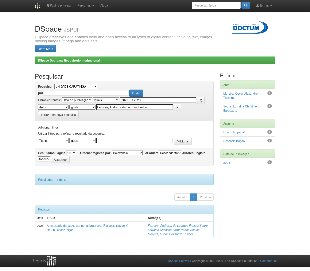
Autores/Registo (194, 153)
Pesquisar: (46, 86)
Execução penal (234, 132)
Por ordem (150, 153)
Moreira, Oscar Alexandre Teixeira (171, 234)
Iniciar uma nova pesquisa (58, 115)
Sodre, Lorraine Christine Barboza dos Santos (178, 227)
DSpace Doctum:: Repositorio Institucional (69, 60)
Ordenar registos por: (95, 153)
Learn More (45, 49)
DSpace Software (179, 261)
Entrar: (264, 5)
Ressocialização (234, 141)
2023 (226, 162)
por (40, 93)
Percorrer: (85, 5)
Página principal (60, 5)
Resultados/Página (51, 153)
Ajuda (104, 5)
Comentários (268, 261)
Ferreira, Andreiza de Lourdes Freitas (173, 225)
